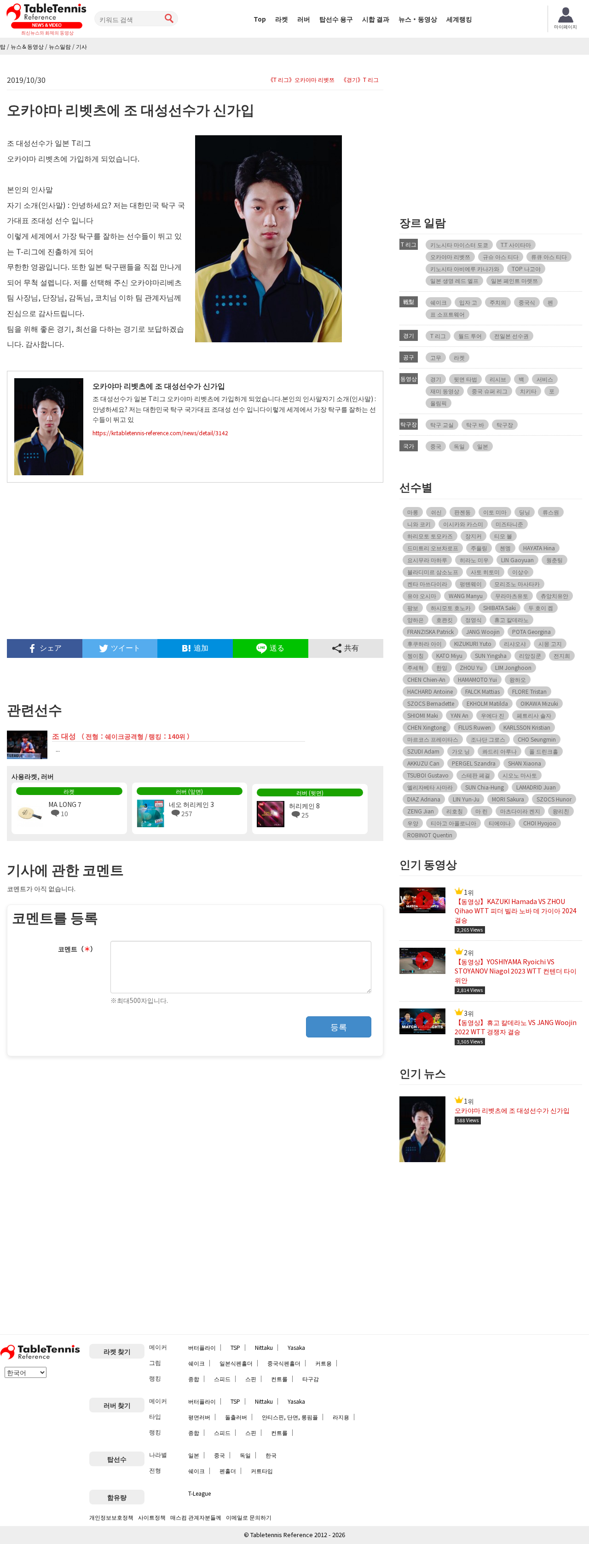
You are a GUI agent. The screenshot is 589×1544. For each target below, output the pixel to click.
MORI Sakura (508, 799)
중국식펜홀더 (283, 1363)
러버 (303, 18)
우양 (412, 823)
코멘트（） (77, 948)
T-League (199, 1493)
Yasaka (296, 1347)
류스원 (551, 512)
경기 (435, 379)
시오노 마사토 (519, 775)
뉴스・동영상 (417, 18)
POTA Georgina (531, 631)
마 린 (481, 811)
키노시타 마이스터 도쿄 (459, 244)
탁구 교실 (442, 424)
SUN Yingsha (491, 655)
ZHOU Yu (471, 667)
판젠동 (462, 512)
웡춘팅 (554, 560)
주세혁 (415, 667)
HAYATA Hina (539, 548)
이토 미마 (495, 512)
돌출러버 (236, 1417)
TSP (235, 1347)
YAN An (459, 715)
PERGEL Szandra (474, 763)
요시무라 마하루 (427, 560)
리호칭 (454, 811)
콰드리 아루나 (499, 751)
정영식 (473, 619)
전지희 (562, 655)
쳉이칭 (415, 655)
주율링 (479, 548)
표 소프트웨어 (447, 314)
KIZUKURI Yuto (472, 643)
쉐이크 (438, 302)
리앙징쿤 (530, 655)
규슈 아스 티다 (501, 256)
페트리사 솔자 (534, 715)
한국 (271, 1455)
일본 (482, 446)
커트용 (323, 1363)
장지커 (473, 536)
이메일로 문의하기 (248, 1517)
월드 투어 (470, 336)
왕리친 (561, 811)
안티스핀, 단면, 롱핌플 (290, 1417)
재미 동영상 (444, 391)
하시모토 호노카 (451, 607)
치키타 (528, 391)
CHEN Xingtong (426, 727)
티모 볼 (503, 536)
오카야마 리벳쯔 (450, 256)
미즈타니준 (509, 524)
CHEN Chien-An (426, 679)
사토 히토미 (485, 572)
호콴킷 (444, 619)
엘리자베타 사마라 (430, 787)
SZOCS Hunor (554, 799)
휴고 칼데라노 (511, 619)
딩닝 (524, 512)
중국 (435, 446)
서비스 (545, 379)
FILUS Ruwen (474, 727)
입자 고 (468, 302)
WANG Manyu (466, 595)
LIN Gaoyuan (517, 560)
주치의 (498, 302)
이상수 (520, 572)
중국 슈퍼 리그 (490, 391)
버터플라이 (202, 1347)
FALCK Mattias (482, 691)
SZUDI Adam (423, 751)
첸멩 (505, 548)
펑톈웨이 (471, 584)
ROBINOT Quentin (429, 835)
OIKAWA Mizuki (539, 703)
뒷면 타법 (465, 379)
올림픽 (438, 403)
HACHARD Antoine (430, 691)
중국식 (527, 302)
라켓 (281, 18)
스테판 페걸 (475, 775)
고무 (435, 357)
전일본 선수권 (511, 336)
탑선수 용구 (336, 18)
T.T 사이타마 (516, 244)
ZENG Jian (420, 811)
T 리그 (438, 336)
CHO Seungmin (537, 739)
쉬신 (436, 512)
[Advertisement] (195, 560)
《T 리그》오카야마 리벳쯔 (301, 79)
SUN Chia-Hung (484, 787)
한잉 (441, 667)
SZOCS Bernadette (430, 703)
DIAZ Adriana (423, 799)
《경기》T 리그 (360, 79)
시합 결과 (375, 18)
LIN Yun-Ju (466, 799)
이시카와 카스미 (463, 524)
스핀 (250, 1379)
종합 (193, 1379)
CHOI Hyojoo (539, 823)
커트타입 (262, 1471)
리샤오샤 (515, 643)
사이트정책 (152, 1517)
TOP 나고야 (526, 268)
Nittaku (264, 1347)
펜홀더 (227, 1471)
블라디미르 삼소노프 (432, 572)
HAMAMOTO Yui (477, 679)
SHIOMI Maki (422, 715)
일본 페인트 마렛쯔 (514, 280)
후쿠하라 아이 (424, 643)
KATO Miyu (449, 655)
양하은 (415, 619)
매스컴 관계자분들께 (195, 1517)
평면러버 (199, 1417)
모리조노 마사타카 (517, 584)
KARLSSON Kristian (526, 727)
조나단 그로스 (488, 739)
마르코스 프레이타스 (432, 739)
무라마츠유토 (511, 595)
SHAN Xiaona (524, 763)
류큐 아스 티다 (549, 256)
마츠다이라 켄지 (520, 811)
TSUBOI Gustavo (428, 775)
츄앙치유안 (554, 595)
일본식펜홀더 (236, 1363)
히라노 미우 (474, 560)
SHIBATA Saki (499, 607)
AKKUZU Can (423, 763)
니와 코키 (419, 524)
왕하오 (517, 679)
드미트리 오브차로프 (432, 548)
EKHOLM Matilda (487, 703)
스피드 (222, 1379)
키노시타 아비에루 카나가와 (464, 268)
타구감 (310, 1379)
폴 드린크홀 (543, 751)
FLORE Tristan (529, 691)
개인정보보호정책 (111, 1517)
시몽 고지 (550, 643)
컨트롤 (279, 1379)
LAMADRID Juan (536, 787)
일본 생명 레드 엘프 (454, 280)
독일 (459, 446)
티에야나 (500, 823)
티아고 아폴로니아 (453, 823)
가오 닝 (461, 751)
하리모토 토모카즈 (430, 536)
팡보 (412, 607)
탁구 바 (475, 424)
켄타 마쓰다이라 (427, 584)
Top (260, 18)
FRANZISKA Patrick (430, 631)
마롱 (412, 512)
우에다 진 (492, 715)
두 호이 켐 (540, 607)
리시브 (498, 379)
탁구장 (505, 424)
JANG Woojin (483, 631)
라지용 (341, 1417)
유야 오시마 (421, 595)
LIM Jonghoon (513, 667)
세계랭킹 (459, 18)
